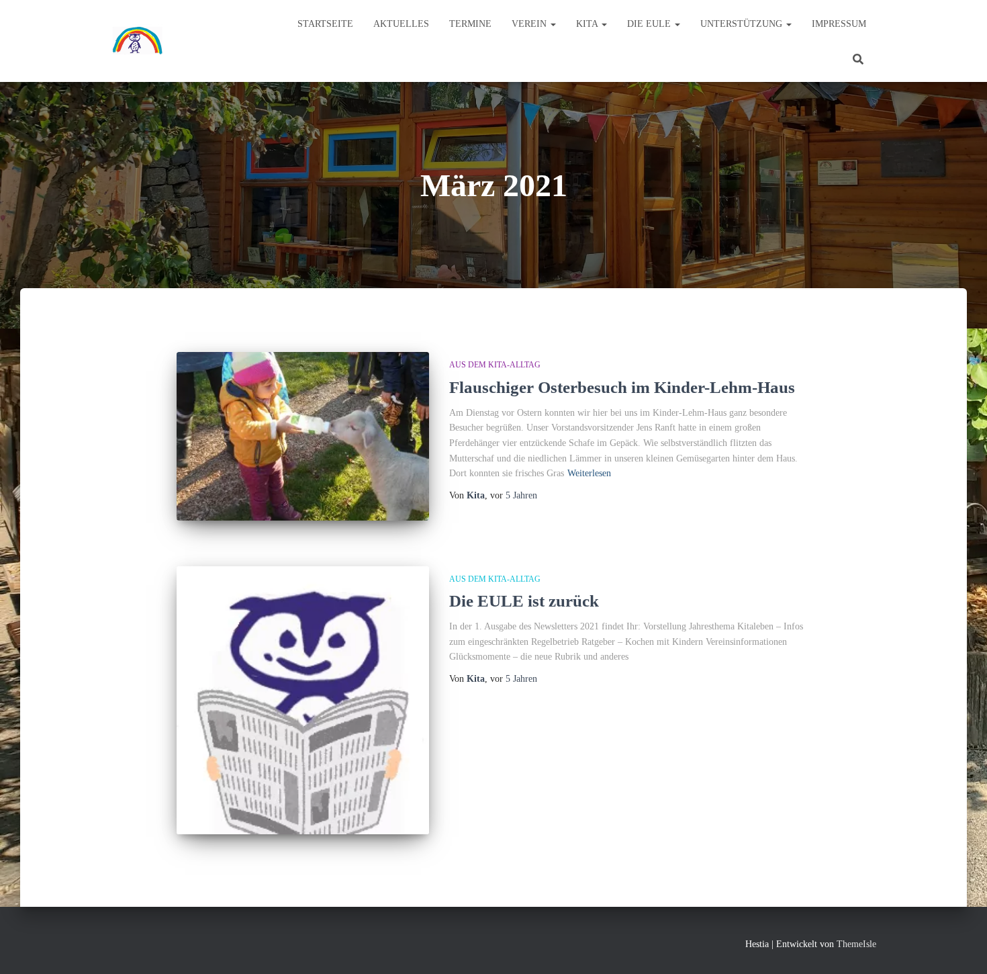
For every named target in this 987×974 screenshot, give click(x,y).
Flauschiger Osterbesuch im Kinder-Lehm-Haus (622, 387)
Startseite (325, 24)
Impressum (839, 24)
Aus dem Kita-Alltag (494, 364)
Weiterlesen (589, 473)
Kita (588, 24)
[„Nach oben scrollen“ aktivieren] (960, 947)
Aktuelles (401, 24)
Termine (470, 24)
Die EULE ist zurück (524, 601)
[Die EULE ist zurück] (303, 700)
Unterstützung (742, 24)
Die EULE (650, 24)
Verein (530, 24)
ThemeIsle (856, 944)
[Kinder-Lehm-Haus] (138, 41)
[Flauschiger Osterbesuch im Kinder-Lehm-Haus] (303, 436)
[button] (552, 24)
